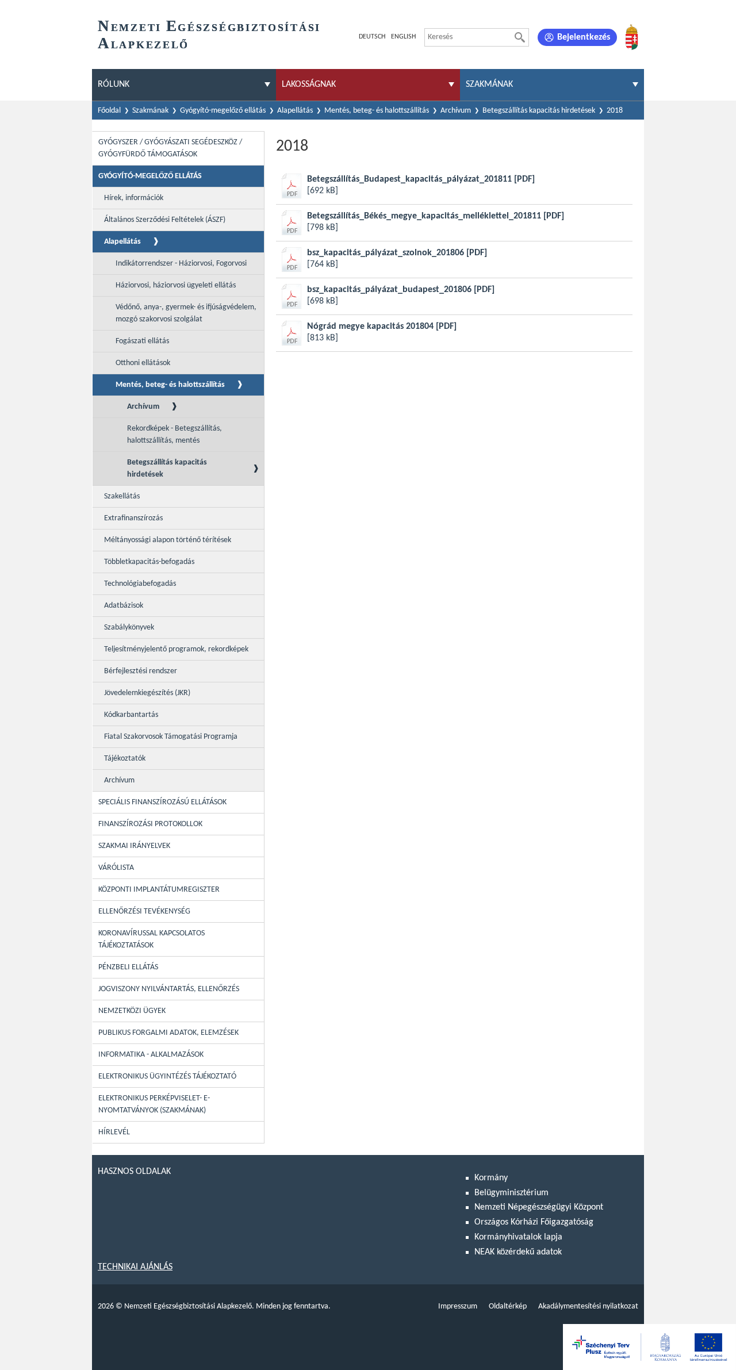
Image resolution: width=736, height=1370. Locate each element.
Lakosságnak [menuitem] (309, 84)
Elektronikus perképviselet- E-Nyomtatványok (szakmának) (154, 1104)
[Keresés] (519, 37)
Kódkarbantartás (131, 715)
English (403, 36)
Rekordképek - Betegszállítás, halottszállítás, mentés (174, 434)
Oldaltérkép (508, 1306)
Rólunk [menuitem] (113, 84)
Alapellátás (295, 110)
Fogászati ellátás (142, 341)
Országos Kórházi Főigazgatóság (533, 1222)
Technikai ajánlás (135, 1267)
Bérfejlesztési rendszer (140, 671)
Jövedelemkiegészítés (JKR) (147, 693)
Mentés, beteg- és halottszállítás (376, 110)
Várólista (116, 868)
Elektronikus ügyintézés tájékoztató (167, 1076)
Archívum (455, 110)
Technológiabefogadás (140, 584)
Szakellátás (122, 496)
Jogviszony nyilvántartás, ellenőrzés (168, 989)
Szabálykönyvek (129, 627)
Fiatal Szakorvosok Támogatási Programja (170, 736)
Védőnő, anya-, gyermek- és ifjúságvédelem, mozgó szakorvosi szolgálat (186, 313)
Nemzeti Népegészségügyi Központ (538, 1207)
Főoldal (109, 110)
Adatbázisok (123, 605)
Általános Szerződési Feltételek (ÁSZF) (164, 220)
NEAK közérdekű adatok (518, 1252)
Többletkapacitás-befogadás (149, 562)
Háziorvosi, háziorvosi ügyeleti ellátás (176, 285)
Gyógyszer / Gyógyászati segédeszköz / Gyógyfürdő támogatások (170, 148)
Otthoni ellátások (143, 363)
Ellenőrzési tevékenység (144, 911)
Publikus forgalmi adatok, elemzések (168, 1033)
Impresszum (457, 1306)
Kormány (491, 1178)
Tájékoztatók (124, 758)
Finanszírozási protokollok (150, 824)
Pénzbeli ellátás (128, 967)
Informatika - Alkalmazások (151, 1054)
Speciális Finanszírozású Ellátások (162, 802)
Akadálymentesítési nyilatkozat (588, 1306)
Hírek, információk (133, 198)
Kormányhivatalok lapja (518, 1237)
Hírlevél (114, 1132)
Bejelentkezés (583, 37)
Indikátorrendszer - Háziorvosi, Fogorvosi (181, 263)
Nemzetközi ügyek (132, 1011)
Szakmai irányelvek (134, 846)
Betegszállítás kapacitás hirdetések (538, 110)
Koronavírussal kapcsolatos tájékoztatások (151, 939)
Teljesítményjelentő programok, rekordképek (176, 649)
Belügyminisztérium (511, 1193)
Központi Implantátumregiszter (159, 889)
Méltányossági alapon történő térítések (167, 540)
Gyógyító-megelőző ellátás (223, 110)
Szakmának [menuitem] (489, 84)
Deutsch (372, 36)
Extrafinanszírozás (133, 518)
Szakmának (150, 110)
